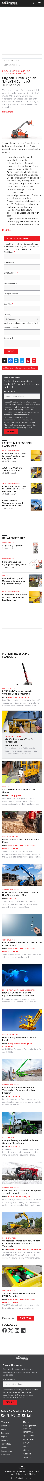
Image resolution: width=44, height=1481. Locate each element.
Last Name (9, 262)
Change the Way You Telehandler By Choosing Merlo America (20, 1141)
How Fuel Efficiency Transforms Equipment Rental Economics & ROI (19, 994)
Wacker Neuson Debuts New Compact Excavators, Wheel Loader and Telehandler (21, 1243)
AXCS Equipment (14, 796)
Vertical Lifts (8, 688)
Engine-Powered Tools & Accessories (18, 990)
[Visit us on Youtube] (23, 1415)
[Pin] (28, 360)
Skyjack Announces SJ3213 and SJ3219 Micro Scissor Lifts (14, 565)
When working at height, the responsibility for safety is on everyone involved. (21, 955)
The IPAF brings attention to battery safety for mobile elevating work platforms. (20, 1306)
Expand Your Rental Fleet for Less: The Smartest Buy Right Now (14, 456)
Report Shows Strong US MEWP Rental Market (21, 840)
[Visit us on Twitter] (10, 1330)
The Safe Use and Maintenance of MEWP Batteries (19, 1294)
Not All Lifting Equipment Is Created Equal (19, 1038)
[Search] (33, 3)
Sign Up (11, 432)
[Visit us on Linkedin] (23, 1330)
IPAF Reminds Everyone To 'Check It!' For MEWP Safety (22, 944)
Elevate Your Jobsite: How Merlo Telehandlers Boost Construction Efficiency (18, 1090)
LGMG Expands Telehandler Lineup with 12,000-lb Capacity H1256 (21, 1191)
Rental (5, 71)
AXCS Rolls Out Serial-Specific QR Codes (13, 469)
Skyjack (10, 112)
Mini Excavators (9, 1238)
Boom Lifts (7, 787)
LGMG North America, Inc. (18, 697)
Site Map (32, 1474)
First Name (9, 252)
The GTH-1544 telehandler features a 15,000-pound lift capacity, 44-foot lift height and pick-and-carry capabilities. (21, 904)
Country (8, 314)
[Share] (10, 360)
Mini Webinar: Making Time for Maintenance (19, 740)
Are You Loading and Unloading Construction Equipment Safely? (13, 581)
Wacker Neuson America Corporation (24, 1249)
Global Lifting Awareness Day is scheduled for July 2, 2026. (21, 1050)
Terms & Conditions (18, 1474)
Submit (11, 351)
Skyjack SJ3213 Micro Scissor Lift (12, 546)
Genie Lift (11, 899)
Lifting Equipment (21, 71)
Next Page (25, 1318)
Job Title (8, 304)
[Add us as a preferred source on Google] (34, 360)
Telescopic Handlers (15, 73)
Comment (8, 338)
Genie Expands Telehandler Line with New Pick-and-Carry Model (12, 503)
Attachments (8, 1137)
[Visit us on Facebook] (4, 1330)
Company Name (11, 294)
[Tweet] (22, 360)
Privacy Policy (26, 427)
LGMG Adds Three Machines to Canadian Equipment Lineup (17, 692)
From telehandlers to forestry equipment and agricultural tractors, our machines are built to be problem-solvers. (21, 1102)
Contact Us (10, 1471)
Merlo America (13, 1096)
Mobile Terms (9, 427)
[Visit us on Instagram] (17, 1330)
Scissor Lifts (8, 542)
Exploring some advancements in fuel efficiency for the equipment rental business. (21, 1000)
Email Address (11, 273)
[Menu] (39, 3)
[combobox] (22, 60)
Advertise (21, 1471)
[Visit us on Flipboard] (28, 1415)
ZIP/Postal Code (11, 328)
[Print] (4, 360)
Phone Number (10, 283)
